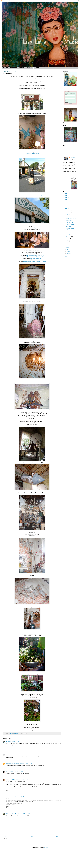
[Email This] (21, 733)
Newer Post (5, 836)
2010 (66, 208)
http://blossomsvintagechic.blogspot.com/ (37, 195)
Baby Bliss (68, 226)
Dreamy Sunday (69, 216)
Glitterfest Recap (70, 232)
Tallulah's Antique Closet (11, 813)
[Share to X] (23, 733)
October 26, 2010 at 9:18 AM (14, 741)
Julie (7, 754)
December (68, 210)
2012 (66, 204)
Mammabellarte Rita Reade (12, 763)
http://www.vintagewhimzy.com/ (32, 153)
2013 (66, 201)
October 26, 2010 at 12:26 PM (21, 779)
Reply (7, 750)
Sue (6, 741)
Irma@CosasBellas (10, 779)
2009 (66, 256)
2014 (66, 199)
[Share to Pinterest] (25, 733)
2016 (66, 195)
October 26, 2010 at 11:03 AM (25, 763)
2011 (66, 206)
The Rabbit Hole (69, 220)
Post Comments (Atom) (14, 838)
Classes (13, 67)
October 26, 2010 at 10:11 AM (15, 754)
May (67, 245)
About (21, 67)
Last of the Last (69, 222)
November (68, 212)
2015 (66, 197)
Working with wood (70, 234)
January (68, 253)
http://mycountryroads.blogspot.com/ (32, 227)
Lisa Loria (72, 157)
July (67, 240)
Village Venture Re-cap (71, 218)
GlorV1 (7, 771)
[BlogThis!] (22, 733)
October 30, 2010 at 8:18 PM (18, 796)
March (68, 249)
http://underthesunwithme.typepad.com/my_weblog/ (34, 261)
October (68, 214)
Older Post (58, 836)
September (68, 236)
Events (29, 67)
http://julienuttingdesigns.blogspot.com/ (35, 255)
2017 (66, 193)
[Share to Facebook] (24, 733)
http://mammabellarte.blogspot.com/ (34, 256)
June (67, 243)
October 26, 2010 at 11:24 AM (16, 771)
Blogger (46, 847)
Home (5, 67)
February (68, 251)
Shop (37, 67)
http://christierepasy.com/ (35, 258)
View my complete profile (69, 175)
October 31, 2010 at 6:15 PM (24, 813)
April (67, 247)
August (68, 238)
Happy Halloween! (70, 224)
